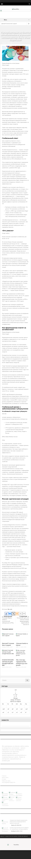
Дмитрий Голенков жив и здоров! (9, 23)
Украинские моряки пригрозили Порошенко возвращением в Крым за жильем (18, 822)
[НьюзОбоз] (15, 9)
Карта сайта (5, 777)
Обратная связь (6, 781)
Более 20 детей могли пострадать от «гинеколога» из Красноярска (19, 828)
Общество (9, 43)
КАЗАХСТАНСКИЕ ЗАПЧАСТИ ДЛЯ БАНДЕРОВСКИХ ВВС (8, 662)
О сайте (4, 779)
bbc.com (10, 609)
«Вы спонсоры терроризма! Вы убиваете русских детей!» (21, 662)
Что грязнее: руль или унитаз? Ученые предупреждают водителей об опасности (23, 620)
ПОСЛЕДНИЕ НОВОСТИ (8, 782)
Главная (4, 43)
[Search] (27, 680)
